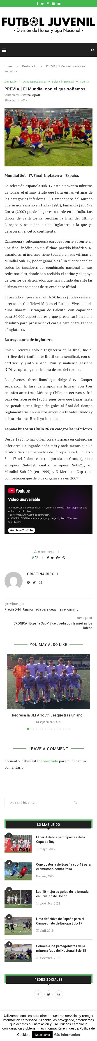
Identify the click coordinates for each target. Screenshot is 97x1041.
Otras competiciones (34, 81)
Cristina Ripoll (30, 95)
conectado (49, 761)
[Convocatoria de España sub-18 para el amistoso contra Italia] (18, 871)
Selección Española (63, 81)
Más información (66, 1035)
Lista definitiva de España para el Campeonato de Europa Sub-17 (60, 921)
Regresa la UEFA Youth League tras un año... (48, 715)
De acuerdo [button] (42, 1035)
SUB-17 (84, 81)
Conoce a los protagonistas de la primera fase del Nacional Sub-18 (61, 948)
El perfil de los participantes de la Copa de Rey (60, 839)
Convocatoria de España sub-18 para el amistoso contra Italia (63, 867)
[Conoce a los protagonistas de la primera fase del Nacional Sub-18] (18, 953)
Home (8, 66)
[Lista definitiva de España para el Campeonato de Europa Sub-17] (18, 926)
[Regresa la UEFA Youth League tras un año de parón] (48, 681)
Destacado (29, 66)
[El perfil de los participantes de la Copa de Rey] (18, 844)
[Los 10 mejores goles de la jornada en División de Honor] (18, 899)
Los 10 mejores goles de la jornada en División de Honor (62, 894)
